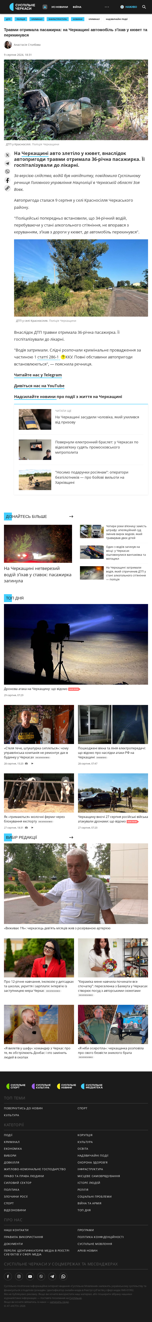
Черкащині (35, 153)
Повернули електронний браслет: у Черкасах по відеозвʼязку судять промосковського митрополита (96, 447)
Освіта (83, 1148)
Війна (77, 7)
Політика (11, 1189)
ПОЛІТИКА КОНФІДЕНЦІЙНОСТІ (101, 1237)
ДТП (8, 19)
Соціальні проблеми (95, 1196)
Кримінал (94, 19)
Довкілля (11, 1162)
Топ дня (84, 1210)
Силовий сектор (17, 1183)
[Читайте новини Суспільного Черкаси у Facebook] (8, 1276)
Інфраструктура (90, 1169)
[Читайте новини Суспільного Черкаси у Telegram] (52, 1276)
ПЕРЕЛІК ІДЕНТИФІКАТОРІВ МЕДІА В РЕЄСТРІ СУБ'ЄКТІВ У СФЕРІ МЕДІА (36, 1252)
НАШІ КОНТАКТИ (16, 1230)
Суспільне (75, 1298)
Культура (11, 1115)
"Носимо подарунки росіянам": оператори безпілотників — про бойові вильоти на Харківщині (91, 477)
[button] (7, 155)
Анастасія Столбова (27, 45)
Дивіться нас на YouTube (39, 385)
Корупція (85, 1135)
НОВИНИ (77, 19)
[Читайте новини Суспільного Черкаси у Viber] (41, 1276)
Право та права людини (24, 1176)
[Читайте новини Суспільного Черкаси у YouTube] (30, 1276)
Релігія (83, 1189)
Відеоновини (15, 1210)
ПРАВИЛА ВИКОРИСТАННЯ (23, 1237)
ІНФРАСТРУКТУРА (58, 19)
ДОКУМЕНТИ (13, 1244)
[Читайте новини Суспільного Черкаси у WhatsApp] (63, 1276)
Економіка (13, 1148)
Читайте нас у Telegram (38, 375)
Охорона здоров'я (93, 1162)
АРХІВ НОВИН (88, 1250)
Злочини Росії (16, 1196)
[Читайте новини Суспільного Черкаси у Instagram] (19, 1276)
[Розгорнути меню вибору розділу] (45, 7)
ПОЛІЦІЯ (21, 19)
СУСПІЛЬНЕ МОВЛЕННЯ (95, 1244)
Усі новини (59, 7)
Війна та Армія (90, 1203)
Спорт (82, 1108)
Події (8, 1135)
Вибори (10, 1155)
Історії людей (89, 1183)
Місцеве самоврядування (99, 1176)
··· (106, 6)
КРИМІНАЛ (36, 19)
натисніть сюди (59, 1302)
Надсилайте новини (35, 396)
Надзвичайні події (116, 19)
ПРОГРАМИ (86, 1230)
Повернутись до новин (23, 1108)
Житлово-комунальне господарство (35, 1169)
